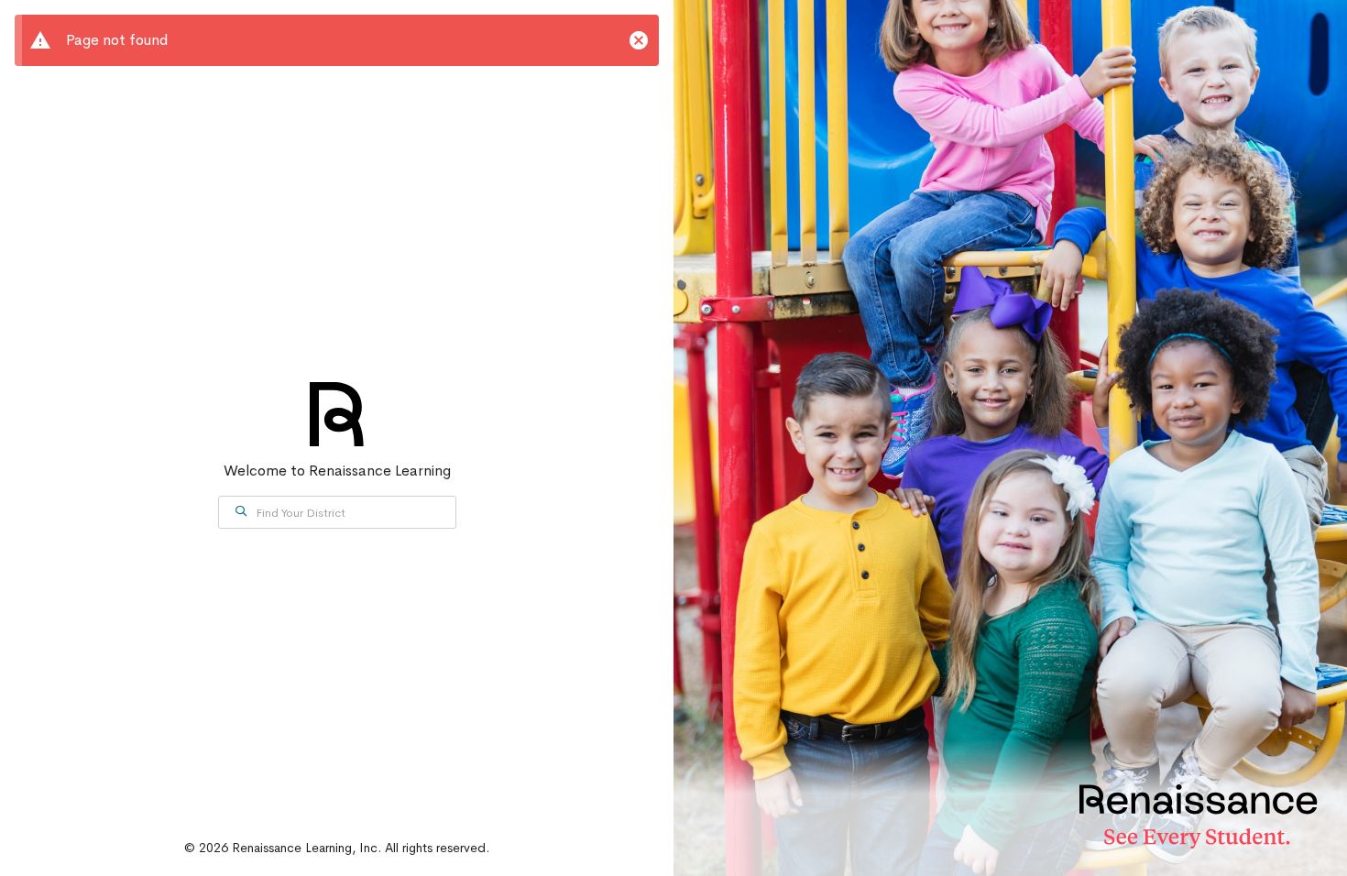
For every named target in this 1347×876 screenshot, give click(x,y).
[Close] (639, 40)
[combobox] (337, 512)
